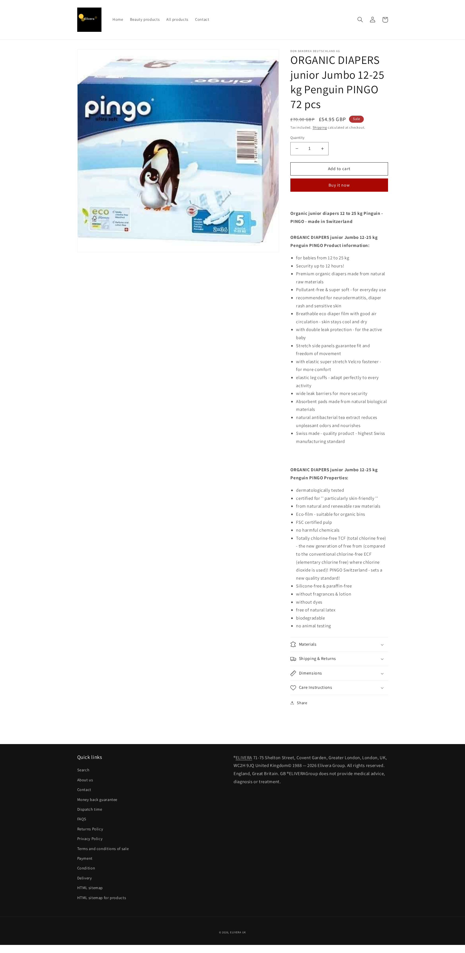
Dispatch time (89, 809)
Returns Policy (90, 828)
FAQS (82, 818)
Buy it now (339, 185)
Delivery (84, 877)
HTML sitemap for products (101, 897)
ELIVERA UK (238, 932)
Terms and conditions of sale (103, 848)
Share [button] (302, 702)
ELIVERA (244, 758)
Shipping (320, 127)
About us (85, 779)
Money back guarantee (97, 799)
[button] (360, 19)
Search (83, 769)
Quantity (297, 137)
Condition (86, 868)
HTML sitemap (90, 887)
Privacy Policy (90, 838)
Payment (85, 858)
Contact (84, 789)
